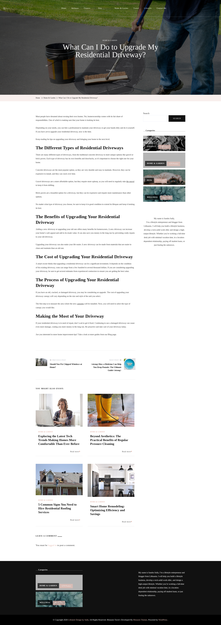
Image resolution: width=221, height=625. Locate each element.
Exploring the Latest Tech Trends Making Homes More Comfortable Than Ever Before (58, 440)
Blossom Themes (140, 620)
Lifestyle (148, 8)
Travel (136, 8)
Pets (100, 8)
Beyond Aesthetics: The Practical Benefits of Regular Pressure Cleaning (109, 440)
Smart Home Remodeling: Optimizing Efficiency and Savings (107, 510)
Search (146, 113)
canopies (80, 304)
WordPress (162, 620)
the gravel (130, 181)
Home (63, 8)
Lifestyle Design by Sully (78, 620)
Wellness (75, 8)
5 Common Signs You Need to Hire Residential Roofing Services (57, 508)
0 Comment (110, 70)
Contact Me (161, 8)
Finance (87, 8)
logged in (52, 545)
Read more (74, 452)
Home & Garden (121, 8)
